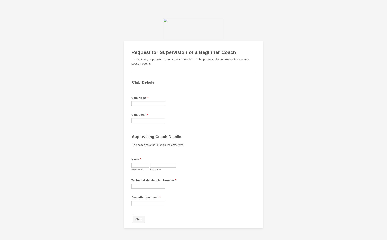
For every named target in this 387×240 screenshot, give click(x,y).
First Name (136, 169)
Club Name (139, 97)
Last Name (155, 169)
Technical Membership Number (153, 180)
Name (136, 159)
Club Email (139, 114)
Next (139, 219)
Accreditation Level (145, 197)
